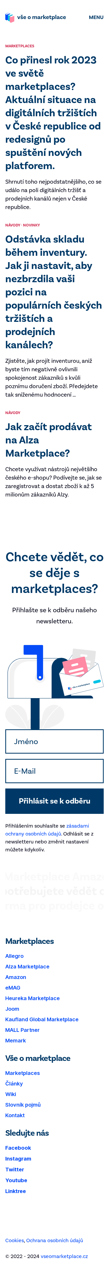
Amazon (15, 977)
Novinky (31, 225)
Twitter (14, 1169)
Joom (12, 1009)
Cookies (14, 1240)
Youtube (16, 1180)
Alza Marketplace (27, 966)
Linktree (15, 1191)
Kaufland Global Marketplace (42, 1019)
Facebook (18, 1148)
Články (14, 1083)
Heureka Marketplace (32, 998)
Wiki (10, 1094)
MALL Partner (22, 1030)
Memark (15, 1040)
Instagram (18, 1159)
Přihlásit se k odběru (54, 801)
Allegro (14, 956)
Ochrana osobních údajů (54, 1240)
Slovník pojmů (23, 1105)
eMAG (12, 988)
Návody (12, 225)
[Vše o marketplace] (35, 18)
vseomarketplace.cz (64, 1256)
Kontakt (15, 1115)
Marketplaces (22, 1073)
